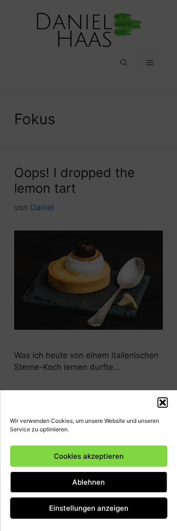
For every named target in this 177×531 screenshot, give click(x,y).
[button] (162, 402)
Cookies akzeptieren (89, 456)
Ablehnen (88, 482)
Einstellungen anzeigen (88, 508)
